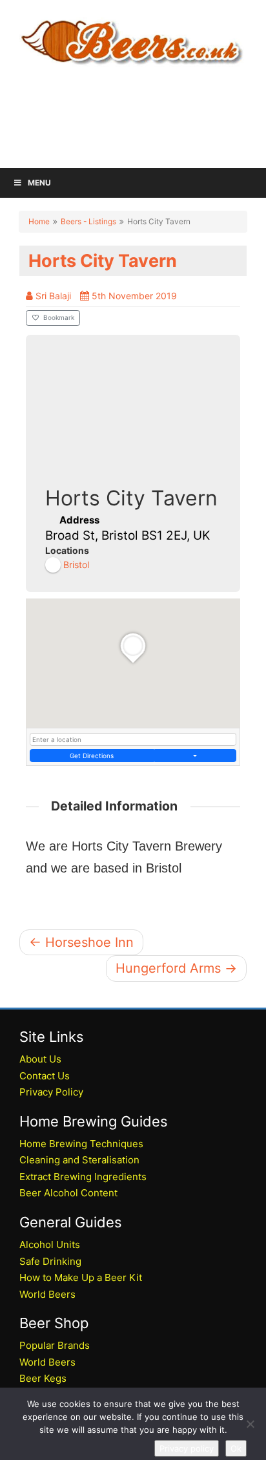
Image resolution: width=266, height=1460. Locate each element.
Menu (39, 182)
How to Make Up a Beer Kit (80, 1277)
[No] (249, 1423)
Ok (235, 1448)
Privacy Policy (51, 1092)
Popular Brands (54, 1345)
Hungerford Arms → (176, 968)
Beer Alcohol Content (68, 1193)
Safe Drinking (50, 1261)
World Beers (47, 1294)
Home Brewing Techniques (81, 1143)
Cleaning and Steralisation (79, 1160)
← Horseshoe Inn (81, 942)
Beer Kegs (42, 1378)
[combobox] (133, 739)
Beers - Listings (88, 221)
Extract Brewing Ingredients (83, 1176)
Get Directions (92, 755)
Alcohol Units (49, 1244)
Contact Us (44, 1076)
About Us (40, 1059)
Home (39, 221)
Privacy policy (186, 1448)
